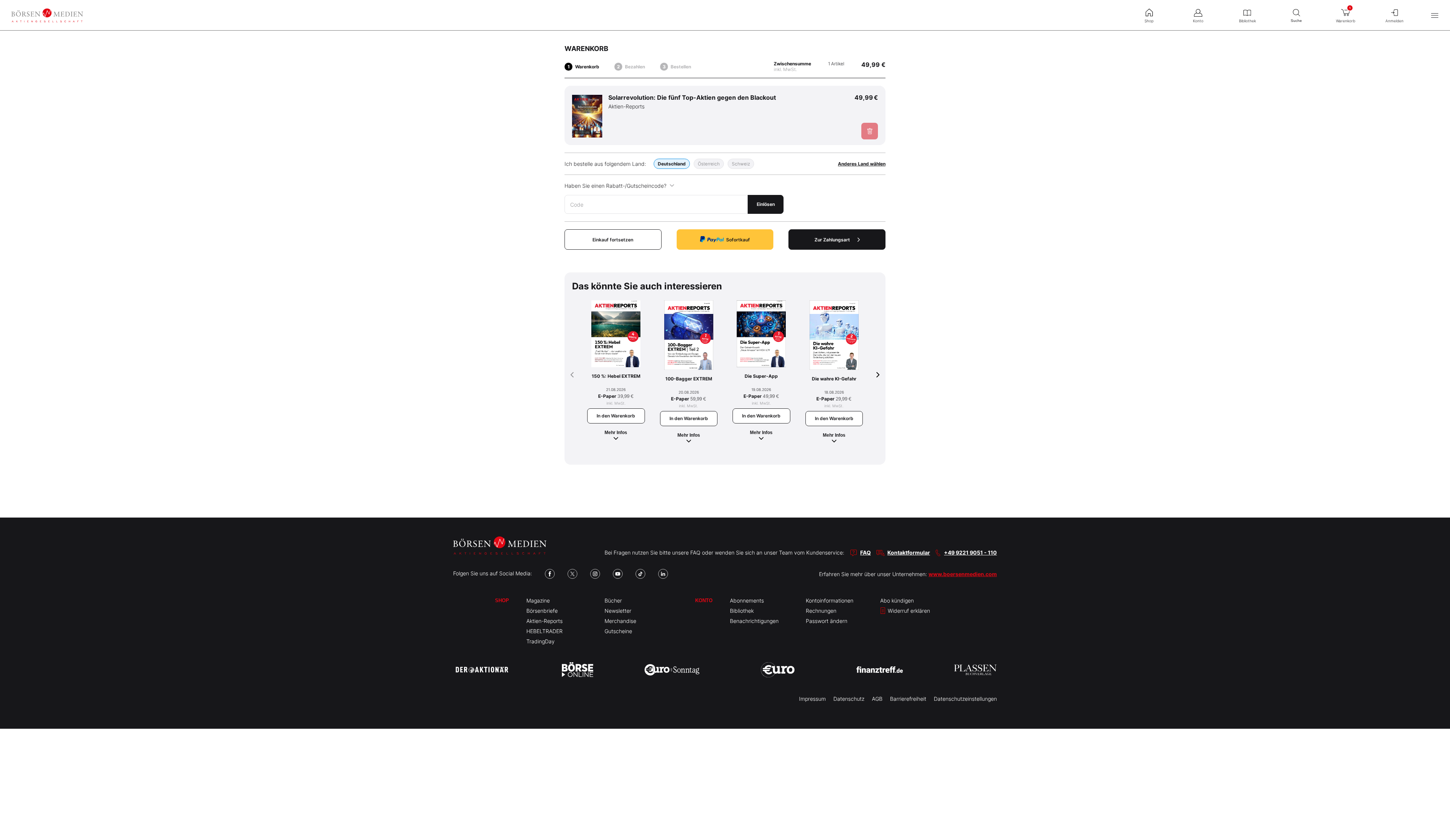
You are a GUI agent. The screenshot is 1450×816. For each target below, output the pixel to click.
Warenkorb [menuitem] (1345, 14)
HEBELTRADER (544, 631)
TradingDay (540, 641)
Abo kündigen (897, 600)
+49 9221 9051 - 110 (970, 552)
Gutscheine (618, 631)
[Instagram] (595, 574)
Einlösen (766, 204)
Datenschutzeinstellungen (965, 698)
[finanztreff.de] (879, 669)
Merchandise (620, 621)
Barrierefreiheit (908, 698)
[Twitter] (572, 574)
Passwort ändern (826, 621)
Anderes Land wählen (861, 164)
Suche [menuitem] (1296, 21)
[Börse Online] (577, 669)
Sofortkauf (738, 240)
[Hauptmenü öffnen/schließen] (1434, 15)
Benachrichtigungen (754, 621)
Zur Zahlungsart (832, 240)
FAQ (865, 552)
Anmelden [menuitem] (1394, 21)
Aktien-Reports (544, 621)
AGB (877, 698)
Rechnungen (821, 610)
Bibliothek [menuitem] (1247, 21)
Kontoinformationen (829, 600)
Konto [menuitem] (1198, 21)
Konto (704, 600)
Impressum (812, 698)
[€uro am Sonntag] (672, 669)
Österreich (709, 164)
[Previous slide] (572, 374)
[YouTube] (618, 574)
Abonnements (747, 600)
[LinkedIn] (663, 574)
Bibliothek (742, 610)
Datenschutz (848, 698)
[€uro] (777, 669)
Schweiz (741, 164)
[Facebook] (550, 574)
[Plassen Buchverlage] (975, 670)
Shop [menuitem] (1149, 21)
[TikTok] (640, 574)
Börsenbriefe (542, 610)
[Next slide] (877, 374)
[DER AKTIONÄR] (482, 670)
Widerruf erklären (908, 610)
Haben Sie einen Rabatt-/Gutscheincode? (615, 185)
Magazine (538, 600)
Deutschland (672, 164)
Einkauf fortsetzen (612, 240)
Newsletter (618, 610)
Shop (502, 600)
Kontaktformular (908, 552)
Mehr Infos (616, 432)
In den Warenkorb (616, 416)
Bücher (613, 600)
